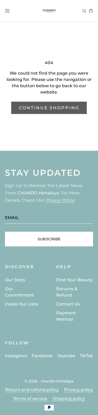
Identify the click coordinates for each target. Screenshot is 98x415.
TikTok (86, 355)
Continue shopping (49, 107)
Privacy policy (78, 389)
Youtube (66, 355)
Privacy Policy (59, 200)
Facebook (42, 355)
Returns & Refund (66, 292)
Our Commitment (19, 292)
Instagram (16, 355)
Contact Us (68, 304)
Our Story (15, 279)
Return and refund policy (32, 389)
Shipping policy (69, 398)
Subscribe (49, 239)
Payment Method (66, 316)
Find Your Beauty (74, 279)
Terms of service (30, 398)
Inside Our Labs (21, 304)
